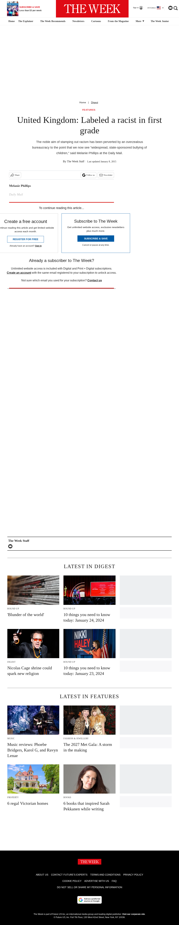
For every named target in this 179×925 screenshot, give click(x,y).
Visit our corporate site (133, 914)
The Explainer (25, 21)
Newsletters (78, 21)
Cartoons (96, 21)
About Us (42, 874)
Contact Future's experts (69, 874)
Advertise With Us (96, 881)
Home (82, 102)
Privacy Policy (133, 874)
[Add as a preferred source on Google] (89, 900)
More (139, 21)
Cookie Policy (71, 881)
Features (89, 110)
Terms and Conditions (105, 874)
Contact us (94, 280)
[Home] (11, 21)
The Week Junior (160, 21)
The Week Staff (75, 161)
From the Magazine (118, 21)
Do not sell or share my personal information (89, 887)
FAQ (114, 881)
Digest (94, 102)
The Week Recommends (52, 21)
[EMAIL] (11, 546)
